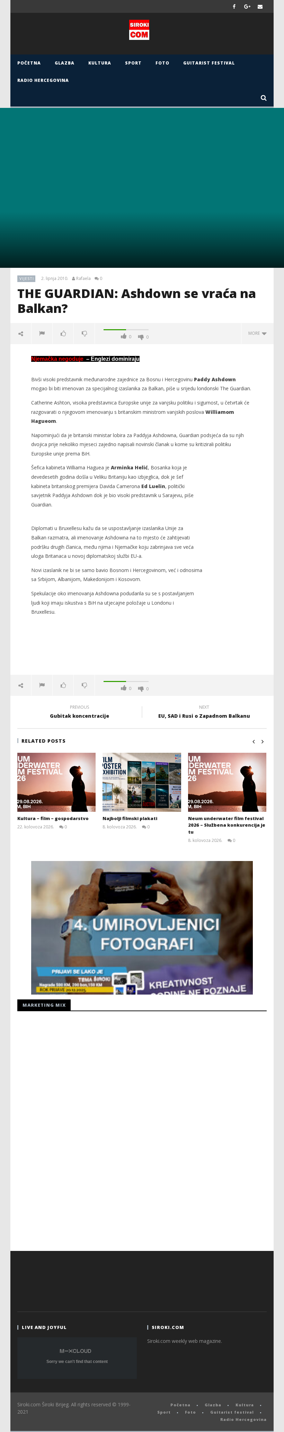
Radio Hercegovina (43, 80)
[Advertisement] (142, 652)
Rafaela (83, 278)
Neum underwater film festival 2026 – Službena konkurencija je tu (226, 825)
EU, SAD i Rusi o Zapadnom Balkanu (204, 712)
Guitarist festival (209, 63)
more (255, 333)
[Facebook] (234, 6)
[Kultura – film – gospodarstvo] (56, 782)
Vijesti (26, 278)
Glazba (64, 63)
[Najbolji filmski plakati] (142, 782)
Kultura (99, 63)
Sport (133, 63)
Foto (162, 63)
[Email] (260, 6)
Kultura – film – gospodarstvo (53, 818)
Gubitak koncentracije (79, 712)
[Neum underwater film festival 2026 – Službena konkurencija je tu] (227, 782)
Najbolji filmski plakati (130, 818)
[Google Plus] (247, 6)
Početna (29, 63)
